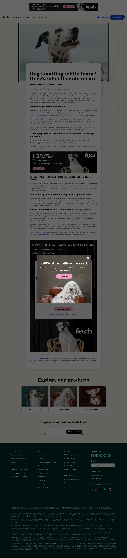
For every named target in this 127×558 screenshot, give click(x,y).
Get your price (64, 276)
